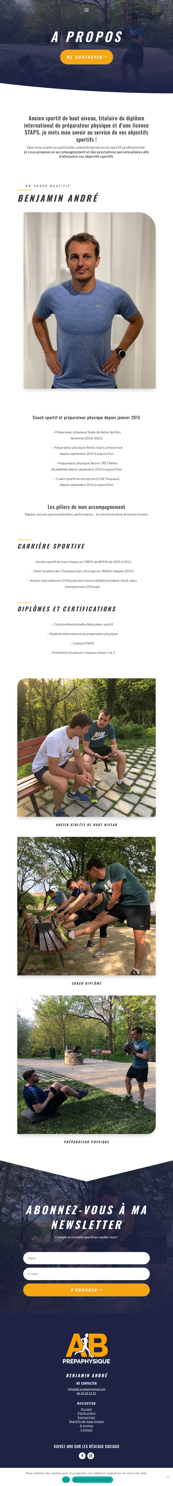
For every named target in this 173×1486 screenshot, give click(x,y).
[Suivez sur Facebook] (82, 1455)
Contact (87, 1430)
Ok (66, 1479)
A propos (86, 1425)
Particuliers (87, 1413)
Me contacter (84, 57)
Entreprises (86, 1417)
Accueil (86, 1409)
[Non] (168, 1477)
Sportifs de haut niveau (86, 1421)
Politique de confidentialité (92, 1479)
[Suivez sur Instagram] (90, 1455)
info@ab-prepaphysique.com (86, 1389)
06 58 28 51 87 (86, 1393)
